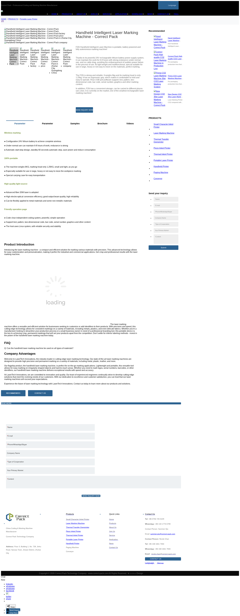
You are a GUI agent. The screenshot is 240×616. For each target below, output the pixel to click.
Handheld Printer (161, 166)
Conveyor (158, 179)
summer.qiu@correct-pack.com (162, 534)
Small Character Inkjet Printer (163, 125)
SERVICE (106, 14)
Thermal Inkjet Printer (163, 154)
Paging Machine (161, 172)
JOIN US (94, 14)
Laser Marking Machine (164, 133)
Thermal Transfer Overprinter (161, 140)
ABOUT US (81, 14)
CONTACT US (163, 14)
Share (12, 607)
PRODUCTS (67, 14)
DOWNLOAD (137, 14)
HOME (54, 14)
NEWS (149, 14)
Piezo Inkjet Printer (162, 148)
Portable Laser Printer (28, 19)
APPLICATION (121, 14)
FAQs (176, 14)
